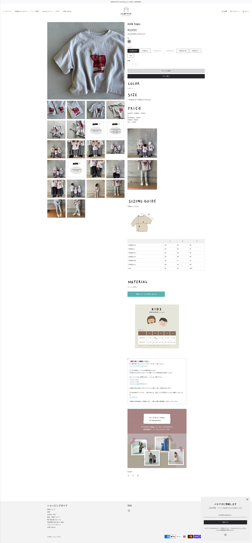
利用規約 (223, 530)
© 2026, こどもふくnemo (54, 536)
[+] (136, 64)
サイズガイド (133, 397)
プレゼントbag (134, 381)
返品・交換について (53, 517)
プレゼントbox (134, 379)
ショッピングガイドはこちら (138, 366)
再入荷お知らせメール (54, 520)
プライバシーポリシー (54, 525)
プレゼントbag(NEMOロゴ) (138, 384)
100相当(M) (133, 51)
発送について (51, 509)
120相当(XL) (157, 51)
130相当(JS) (170, 51)
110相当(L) (145, 51)
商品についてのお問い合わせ (146, 294)
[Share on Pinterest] (138, 475)
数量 (128, 61)
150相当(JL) (195, 51)
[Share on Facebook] (128, 475)
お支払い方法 (51, 514)
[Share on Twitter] (133, 475)
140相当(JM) (183, 51)
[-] (129, 64)
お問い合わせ (51, 527)
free (131, 55)
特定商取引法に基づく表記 (55, 522)
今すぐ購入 (166, 76)
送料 (128, 34)
